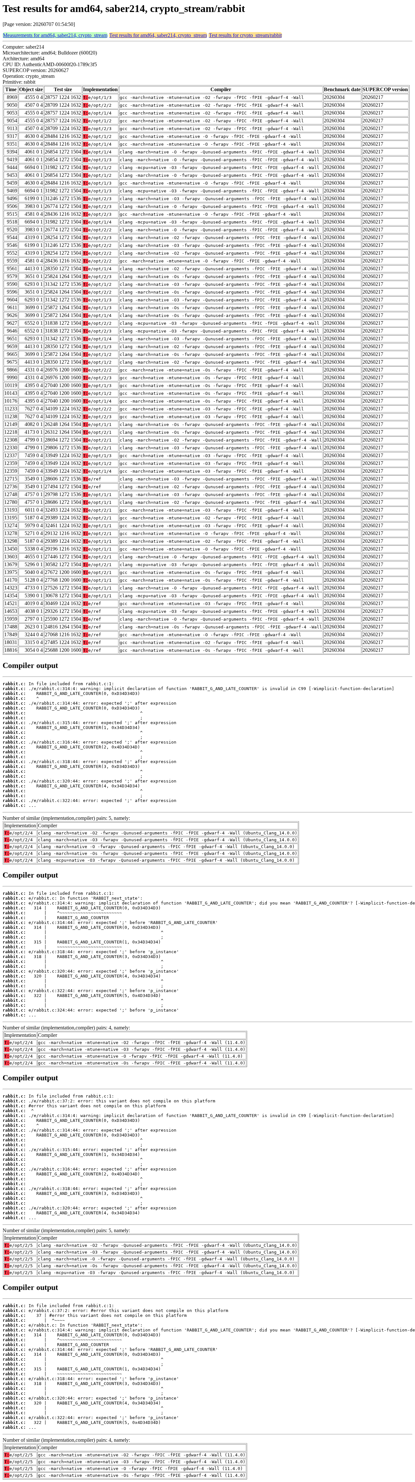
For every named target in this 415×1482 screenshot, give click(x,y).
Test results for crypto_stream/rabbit (245, 35)
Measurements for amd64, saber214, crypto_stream (55, 35)
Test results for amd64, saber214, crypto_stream (158, 35)
